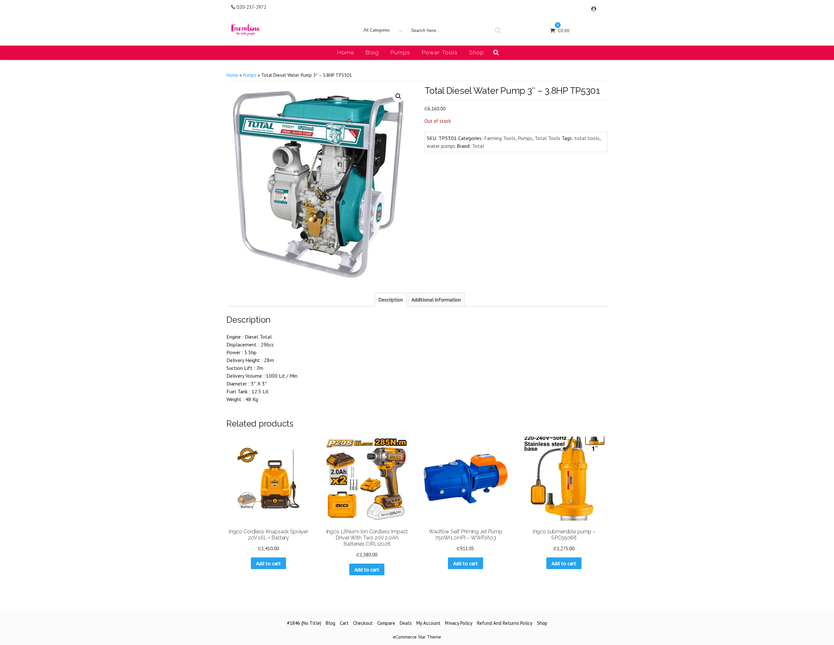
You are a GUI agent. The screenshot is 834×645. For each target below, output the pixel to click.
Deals (406, 623)
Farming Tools (499, 138)
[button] (398, 96)
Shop (476, 52)
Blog (372, 52)
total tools (586, 138)
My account (428, 623)
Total (478, 146)
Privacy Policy (458, 623)
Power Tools (440, 52)
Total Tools (547, 138)
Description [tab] (390, 299)
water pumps (441, 146)
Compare (386, 623)
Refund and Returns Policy (504, 623)
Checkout (363, 623)
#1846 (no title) (304, 623)
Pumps (400, 52)
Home (345, 52)
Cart (344, 623)
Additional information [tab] (436, 299)
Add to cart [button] (268, 563)
